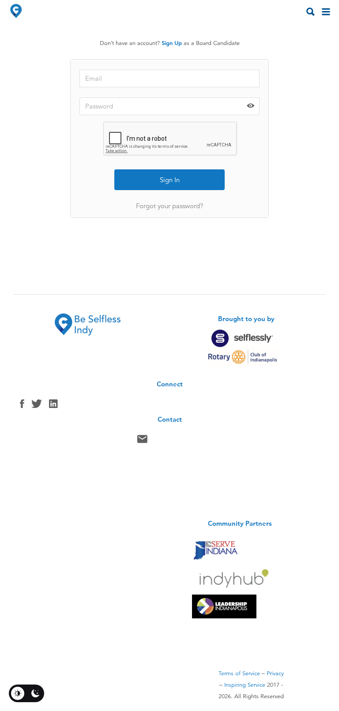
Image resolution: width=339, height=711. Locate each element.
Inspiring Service (244, 685)
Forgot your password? (169, 206)
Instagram (53, 406)
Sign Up (172, 42)
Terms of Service (239, 673)
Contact (142, 441)
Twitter (36, 406)
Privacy (275, 673)
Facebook (22, 406)
